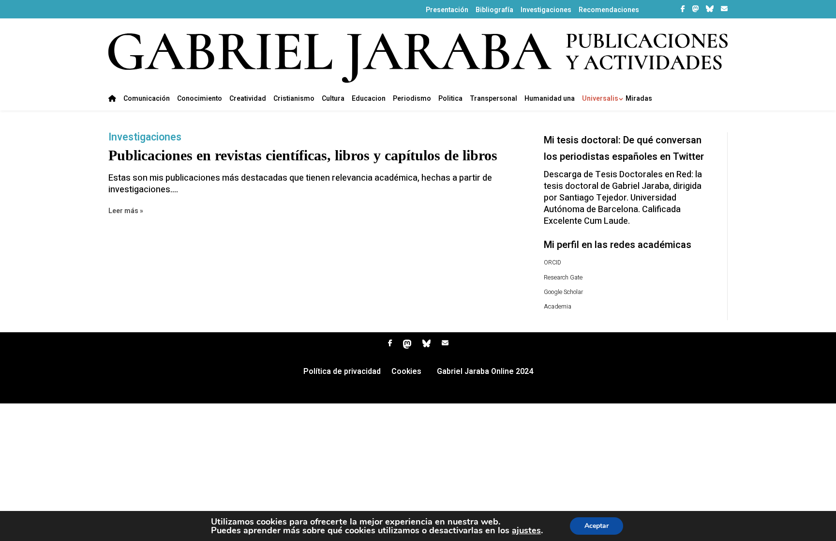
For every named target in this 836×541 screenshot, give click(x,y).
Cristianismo (293, 99)
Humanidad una (549, 99)
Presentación (447, 10)
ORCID (552, 262)
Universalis (600, 99)
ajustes (526, 530)
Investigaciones (546, 10)
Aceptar (596, 525)
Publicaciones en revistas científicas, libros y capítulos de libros (302, 155)
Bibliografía (494, 10)
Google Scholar (563, 292)
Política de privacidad (342, 372)
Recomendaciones (609, 10)
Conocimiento (199, 99)
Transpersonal (493, 99)
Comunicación (146, 99)
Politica (450, 99)
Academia (557, 306)
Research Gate (563, 277)
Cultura (333, 99)
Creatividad (247, 99)
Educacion (369, 99)
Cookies (406, 372)
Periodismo (412, 99)
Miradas (639, 99)
